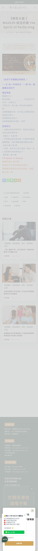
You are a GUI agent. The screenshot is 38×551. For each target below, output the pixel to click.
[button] (32, 511)
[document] (19, 275)
